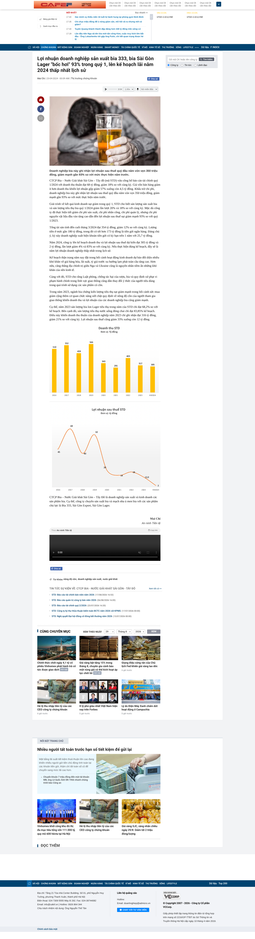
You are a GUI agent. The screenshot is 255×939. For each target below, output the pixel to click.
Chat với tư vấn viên (135, 910)
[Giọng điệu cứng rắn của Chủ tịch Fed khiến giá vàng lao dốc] (141, 648)
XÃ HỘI (36, 47)
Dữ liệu (205, 47)
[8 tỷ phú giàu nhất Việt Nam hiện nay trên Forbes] (98, 691)
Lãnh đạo (202, 65)
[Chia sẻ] (40, 109)
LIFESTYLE (188, 47)
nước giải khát (110, 579)
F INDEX (215, 47)
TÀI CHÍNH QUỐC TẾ (130, 47)
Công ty (174, 65)
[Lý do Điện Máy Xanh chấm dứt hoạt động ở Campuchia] (141, 691)
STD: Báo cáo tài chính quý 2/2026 (79, 605)
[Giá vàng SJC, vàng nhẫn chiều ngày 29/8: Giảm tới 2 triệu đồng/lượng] (141, 811)
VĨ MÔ (144, 47)
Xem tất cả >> (155, 588)
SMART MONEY (112, 47)
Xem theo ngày (92, 632)
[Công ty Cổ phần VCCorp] (190, 895)
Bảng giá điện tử (50, 19)
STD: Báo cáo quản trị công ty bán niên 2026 (84, 600)
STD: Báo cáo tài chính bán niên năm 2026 (82, 595)
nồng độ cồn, (70, 579)
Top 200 (223, 883)
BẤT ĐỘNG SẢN (65, 47)
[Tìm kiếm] (206, 59)
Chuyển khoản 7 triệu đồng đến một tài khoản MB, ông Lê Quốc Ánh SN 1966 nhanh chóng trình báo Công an (66, 780)
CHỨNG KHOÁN (48, 47)
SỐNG (178, 47)
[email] (40, 118)
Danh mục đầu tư (50, 26)
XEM (153, 631)
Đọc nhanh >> (141, 12)
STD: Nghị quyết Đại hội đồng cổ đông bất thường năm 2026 (91, 616)
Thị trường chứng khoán (84, 78)
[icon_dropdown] (218, 4)
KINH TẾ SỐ (154, 47)
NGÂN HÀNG (97, 47)
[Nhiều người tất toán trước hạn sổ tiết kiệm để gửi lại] (128, 774)
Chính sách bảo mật (47, 929)
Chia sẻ (154, 79)
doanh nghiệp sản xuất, (90, 579)
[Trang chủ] (29, 47)
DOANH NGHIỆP (81, 47)
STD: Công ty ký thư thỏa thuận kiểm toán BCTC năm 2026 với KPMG (96, 611)
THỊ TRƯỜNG (168, 47)
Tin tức (188, 65)
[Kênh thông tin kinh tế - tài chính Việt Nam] (70, 4)
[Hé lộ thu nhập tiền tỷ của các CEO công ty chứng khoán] (56, 691)
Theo (104, 530)
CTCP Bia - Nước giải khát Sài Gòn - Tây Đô (105, 588)
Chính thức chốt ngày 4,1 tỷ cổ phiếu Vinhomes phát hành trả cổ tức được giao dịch (56, 666)
